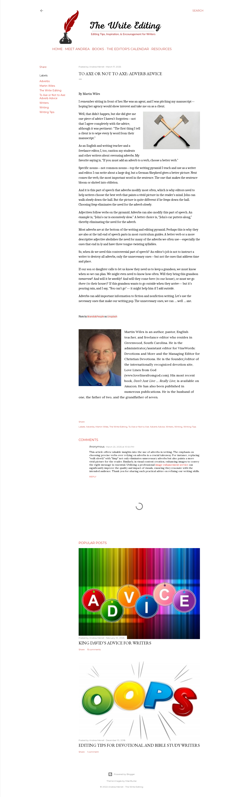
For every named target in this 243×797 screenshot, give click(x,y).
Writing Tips (46, 112)
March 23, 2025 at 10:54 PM (120, 446)
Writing (44, 107)
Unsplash (112, 316)
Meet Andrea (77, 49)
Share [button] (43, 67)
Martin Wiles (47, 85)
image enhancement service (171, 464)
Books (98, 49)
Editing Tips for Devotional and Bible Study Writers (139, 745)
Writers (44, 102)
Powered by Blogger (124, 774)
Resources (161, 49)
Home (57, 49)
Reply (92, 476)
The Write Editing (50, 90)
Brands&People (95, 316)
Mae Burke (130, 781)
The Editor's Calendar (128, 49)
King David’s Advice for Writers (115, 643)
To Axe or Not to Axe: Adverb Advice (52, 96)
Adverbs (44, 81)
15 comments (94, 649)
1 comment (93, 751)
